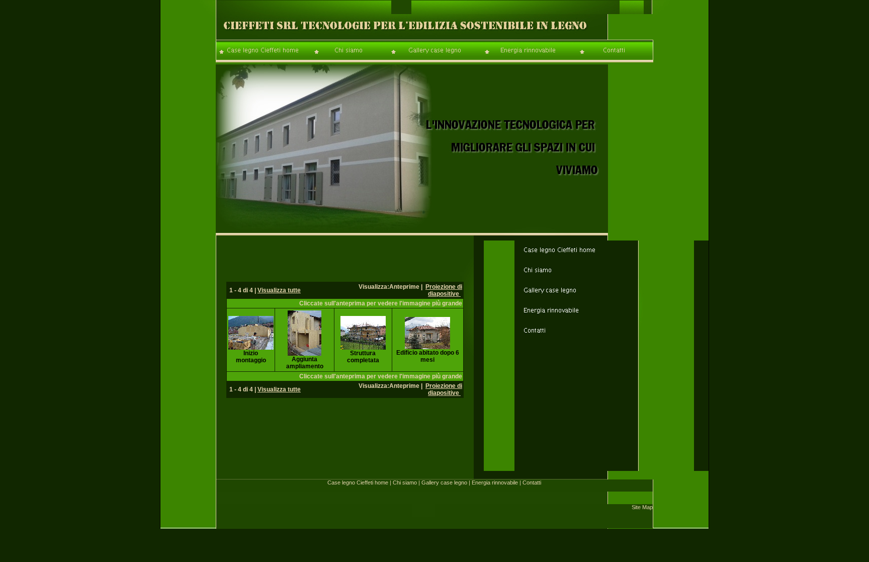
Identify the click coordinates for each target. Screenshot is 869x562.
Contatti (532, 482)
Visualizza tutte (279, 290)
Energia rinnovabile (495, 482)
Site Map (642, 507)
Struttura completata (363, 357)
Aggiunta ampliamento (304, 363)
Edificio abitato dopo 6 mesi (427, 356)
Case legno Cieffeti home (357, 482)
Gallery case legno (444, 482)
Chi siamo (405, 482)
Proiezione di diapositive (443, 290)
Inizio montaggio (251, 357)
